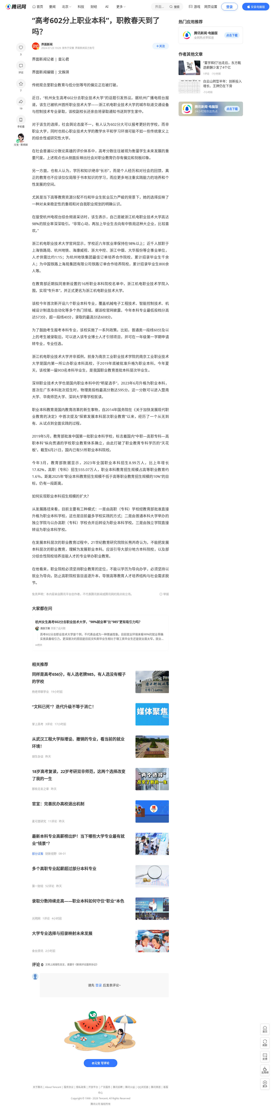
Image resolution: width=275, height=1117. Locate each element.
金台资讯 (37, 950)
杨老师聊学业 (40, 691)
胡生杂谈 (37, 756)
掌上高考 (37, 724)
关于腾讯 (37, 1087)
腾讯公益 (130, 1087)
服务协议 (68, 1087)
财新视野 (51, 853)
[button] (232, 35)
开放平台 (93, 1087)
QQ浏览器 (143, 1087)
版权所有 (106, 1104)
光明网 (36, 918)
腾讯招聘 (118, 1087)
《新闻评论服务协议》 (86, 964)
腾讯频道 (156, 1087)
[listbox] (100, 807)
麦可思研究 (39, 821)
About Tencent (53, 1087)
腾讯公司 (95, 1104)
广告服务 (105, 1087)
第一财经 (37, 886)
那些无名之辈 (40, 788)
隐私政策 (81, 1087)
